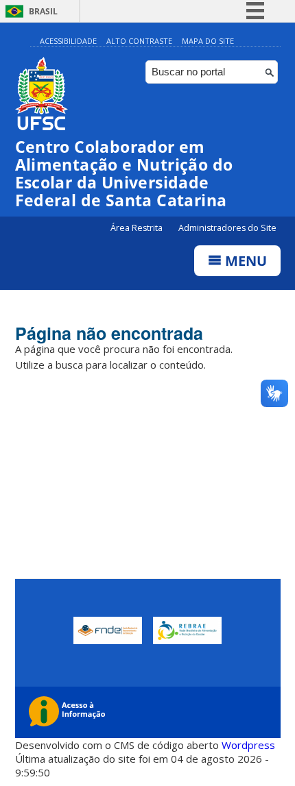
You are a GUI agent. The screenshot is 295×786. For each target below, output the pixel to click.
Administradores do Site (227, 228)
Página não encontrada (109, 333)
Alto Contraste (139, 41)
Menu (244, 260)
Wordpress (248, 745)
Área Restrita (137, 228)
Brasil (43, 11)
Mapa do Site (208, 41)
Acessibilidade (68, 41)
